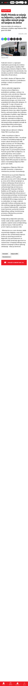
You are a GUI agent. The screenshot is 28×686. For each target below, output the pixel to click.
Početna (3, 684)
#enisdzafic (5, 254)
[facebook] (2, 39)
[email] (14, 39)
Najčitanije (17, 684)
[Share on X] (11, 39)
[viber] (8, 39)
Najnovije (10, 684)
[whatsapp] (5, 39)
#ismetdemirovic (6, 257)
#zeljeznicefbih (14, 254)
